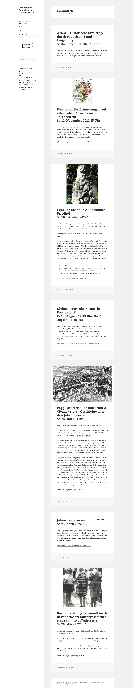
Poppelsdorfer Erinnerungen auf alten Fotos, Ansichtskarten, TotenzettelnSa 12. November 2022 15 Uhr (81, 114)
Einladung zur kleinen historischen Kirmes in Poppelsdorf (78, 344)
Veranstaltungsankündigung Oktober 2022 (73, 278)
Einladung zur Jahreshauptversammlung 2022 (74, 545)
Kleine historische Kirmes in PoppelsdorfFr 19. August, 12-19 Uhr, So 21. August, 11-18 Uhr (80, 314)
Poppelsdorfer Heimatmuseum (23, 31)
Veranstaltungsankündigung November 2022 (74, 142)
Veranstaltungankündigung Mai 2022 (71, 490)
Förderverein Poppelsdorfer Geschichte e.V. (26, 10)
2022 (72, 67)
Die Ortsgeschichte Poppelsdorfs (24, 22)
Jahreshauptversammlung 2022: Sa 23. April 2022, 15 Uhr (81, 522)
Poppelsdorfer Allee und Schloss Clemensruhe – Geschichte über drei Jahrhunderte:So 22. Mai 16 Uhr (81, 413)
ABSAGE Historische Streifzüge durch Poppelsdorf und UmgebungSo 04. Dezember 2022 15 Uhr (80, 38)
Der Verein (22, 27)
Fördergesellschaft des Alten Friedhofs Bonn (81, 226)
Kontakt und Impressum (26, 35)
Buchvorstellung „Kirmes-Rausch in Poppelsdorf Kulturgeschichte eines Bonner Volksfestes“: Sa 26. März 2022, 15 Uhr (82, 618)
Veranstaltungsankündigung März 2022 (72, 656)
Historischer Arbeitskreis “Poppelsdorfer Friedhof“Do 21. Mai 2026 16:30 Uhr (28, 82)
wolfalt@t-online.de (84, 435)
